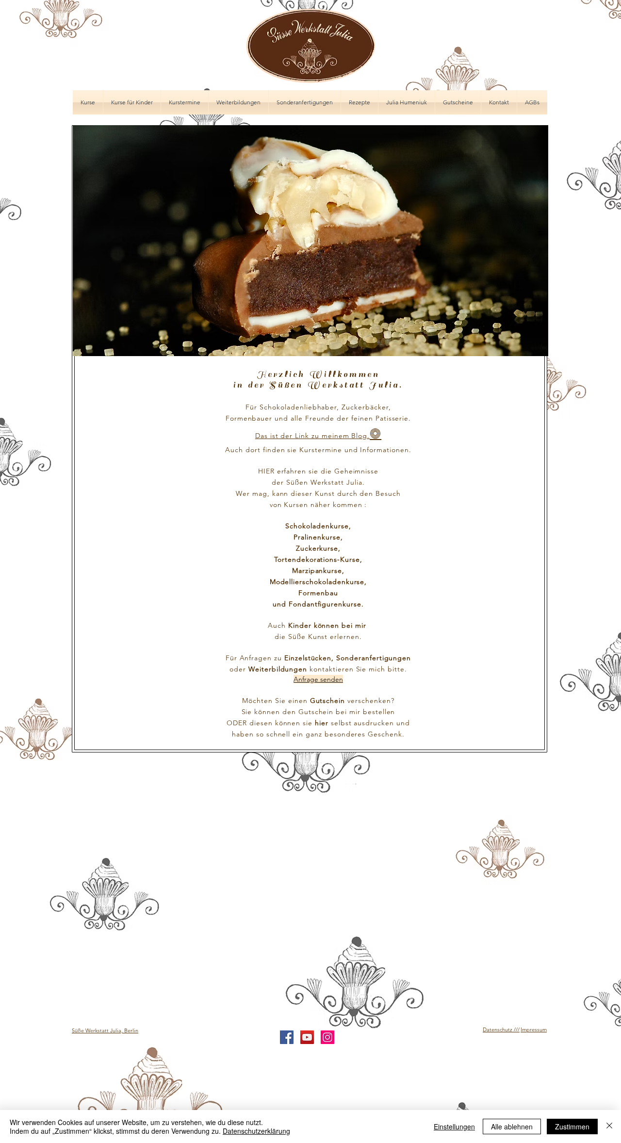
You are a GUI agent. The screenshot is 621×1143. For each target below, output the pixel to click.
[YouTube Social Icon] (307, 1037)
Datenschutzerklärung (256, 1131)
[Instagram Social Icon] (327, 1037)
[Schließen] (609, 1126)
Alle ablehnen (512, 1126)
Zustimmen (572, 1126)
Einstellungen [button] (454, 1126)
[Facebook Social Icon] (287, 1037)
